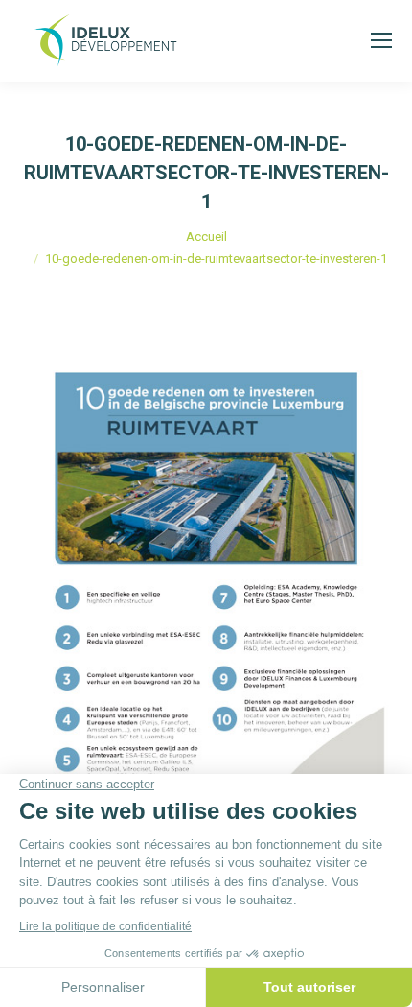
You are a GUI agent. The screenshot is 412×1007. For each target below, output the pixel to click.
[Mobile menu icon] (381, 40)
